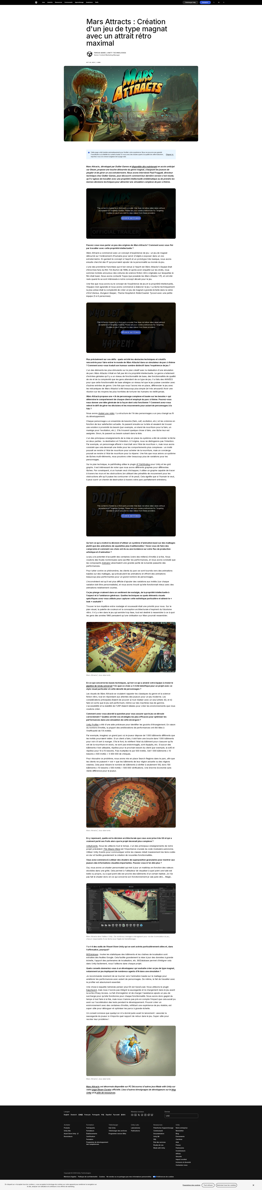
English (66, 1115)
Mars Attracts (93, 1086)
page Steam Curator (101, 1089)
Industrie (50, 2)
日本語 (80, 1115)
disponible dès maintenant (144, 166)
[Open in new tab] (77, 1133)
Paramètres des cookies (191, 1185)
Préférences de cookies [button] (165, 1177)
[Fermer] (253, 1185)
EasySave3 (91, 990)
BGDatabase (92, 954)
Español (109, 1115)
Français (87, 1115)
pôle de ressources (106, 1092)
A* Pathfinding (143, 464)
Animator (106, 563)
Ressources (58, 2)
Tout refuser (208, 1185)
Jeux (43, 2)
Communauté (68, 2)
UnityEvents (92, 846)
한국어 (123, 1115)
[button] (190, 2)
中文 (102, 1115)
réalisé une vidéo (106, 413)
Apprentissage (79, 2)
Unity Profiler (92, 724)
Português (96, 1115)
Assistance (89, 2)
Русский (116, 1115)
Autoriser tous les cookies (226, 1185)
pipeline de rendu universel (99, 686)
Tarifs (96, 2)
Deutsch (74, 1115)
